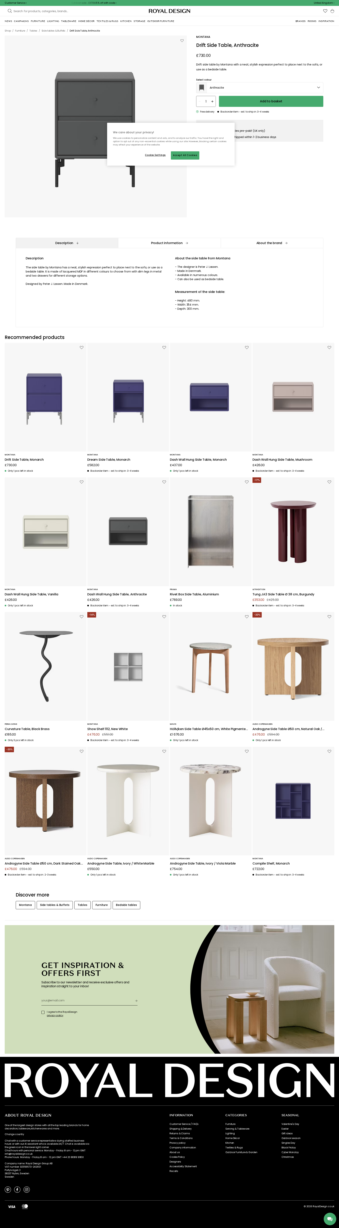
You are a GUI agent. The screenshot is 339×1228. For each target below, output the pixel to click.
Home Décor (232, 1138)
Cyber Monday (290, 1152)
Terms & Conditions (181, 1138)
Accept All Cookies (185, 155)
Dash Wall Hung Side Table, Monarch (198, 459)
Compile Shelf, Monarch (271, 863)
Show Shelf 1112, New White (107, 729)
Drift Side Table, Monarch (24, 459)
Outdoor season (291, 1138)
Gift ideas (287, 1133)
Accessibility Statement (183, 1166)
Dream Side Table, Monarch (108, 459)
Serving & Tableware (237, 1129)
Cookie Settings (155, 155)
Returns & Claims (180, 1133)
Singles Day (288, 1143)
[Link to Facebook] (17, 1189)
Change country (14, 1134)
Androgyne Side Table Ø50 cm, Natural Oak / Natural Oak (287, 729)
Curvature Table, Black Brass (27, 729)
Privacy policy (178, 1143)
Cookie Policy (177, 1157)
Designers (175, 1162)
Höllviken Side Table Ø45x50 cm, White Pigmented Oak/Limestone (209, 729)
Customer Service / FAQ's (184, 1124)
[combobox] (324, 3)
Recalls (174, 1171)
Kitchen (229, 1143)
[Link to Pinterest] (8, 1189)
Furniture (230, 1124)
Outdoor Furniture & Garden (241, 1152)
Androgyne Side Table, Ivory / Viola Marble (203, 863)
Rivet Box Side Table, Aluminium (194, 594)
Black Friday (289, 1147)
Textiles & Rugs (234, 1147)
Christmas (288, 1157)
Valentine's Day (290, 1124)
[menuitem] (8, 21)
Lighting (230, 1133)
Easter (285, 1129)
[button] (324, 3)
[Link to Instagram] (27, 1189)
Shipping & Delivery (181, 1129)
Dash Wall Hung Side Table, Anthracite (117, 594)
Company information (183, 1147)
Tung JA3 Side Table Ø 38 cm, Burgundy (283, 594)
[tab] (67, 243)
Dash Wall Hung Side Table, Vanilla (31, 594)
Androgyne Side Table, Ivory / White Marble (120, 863)
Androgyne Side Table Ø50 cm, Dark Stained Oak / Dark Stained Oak (44, 863)
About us (175, 1152)
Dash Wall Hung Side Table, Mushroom (282, 459)
